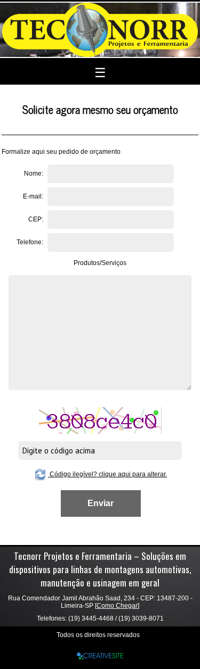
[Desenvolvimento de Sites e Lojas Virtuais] (100, 654)
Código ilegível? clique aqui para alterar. (107, 474)
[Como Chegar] (117, 605)
